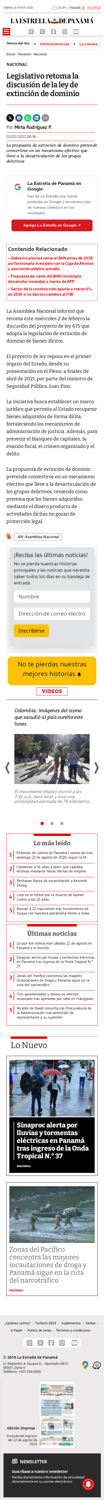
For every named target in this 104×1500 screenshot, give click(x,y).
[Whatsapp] (27, 118)
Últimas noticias (52, 933)
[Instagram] (65, 31)
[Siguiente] (96, 767)
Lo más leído (52, 843)
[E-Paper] (91, 7)
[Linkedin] (36, 118)
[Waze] (96, 1365)
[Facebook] (54, 31)
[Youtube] (76, 31)
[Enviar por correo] (45, 118)
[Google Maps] (85, 1365)
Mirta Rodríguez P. (33, 127)
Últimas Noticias (54, 44)
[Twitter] (10, 118)
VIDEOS (52, 691)
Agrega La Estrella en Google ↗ (52, 225)
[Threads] (31, 31)
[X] (43, 31)
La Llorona (88, 44)
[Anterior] (7, 767)
